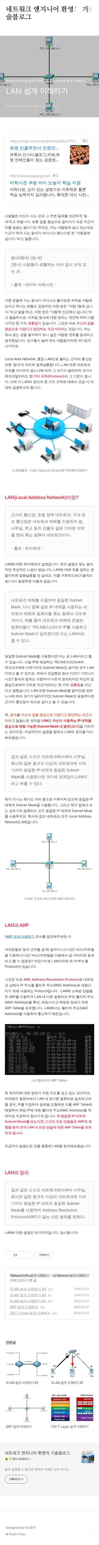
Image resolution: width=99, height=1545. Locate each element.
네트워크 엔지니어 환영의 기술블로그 (47, 9)
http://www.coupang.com (30, 176)
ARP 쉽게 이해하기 (20, 936)
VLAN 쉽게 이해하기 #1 (28, 1301)
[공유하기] (22, 1255)
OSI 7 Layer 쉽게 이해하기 (30, 1313)
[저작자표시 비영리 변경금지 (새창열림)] (60, 1255)
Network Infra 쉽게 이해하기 (29, 1275)
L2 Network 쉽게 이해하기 (71, 1275)
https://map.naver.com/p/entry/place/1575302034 (44, 141)
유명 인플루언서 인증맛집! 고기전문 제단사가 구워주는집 (34, 148)
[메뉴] (89, 9)
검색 (78, 9)
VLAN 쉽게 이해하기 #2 (28, 1295)
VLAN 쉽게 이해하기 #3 (28, 1289)
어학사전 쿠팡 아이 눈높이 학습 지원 (45, 182)
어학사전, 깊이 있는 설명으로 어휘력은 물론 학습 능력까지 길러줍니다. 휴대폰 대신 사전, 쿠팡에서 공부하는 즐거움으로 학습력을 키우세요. (49, 192)
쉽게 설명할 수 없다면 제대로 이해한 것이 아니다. (37, 1469)
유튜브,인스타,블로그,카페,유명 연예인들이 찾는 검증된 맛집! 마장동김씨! (35, 157)
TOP (89, 1529)
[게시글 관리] (28, 1255)
